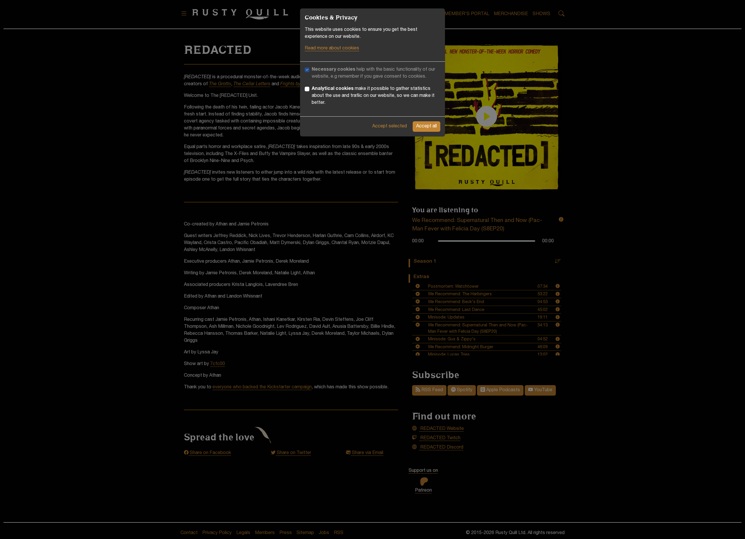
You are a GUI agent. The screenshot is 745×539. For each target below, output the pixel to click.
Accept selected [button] (389, 126)
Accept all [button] (426, 126)
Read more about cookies (332, 48)
